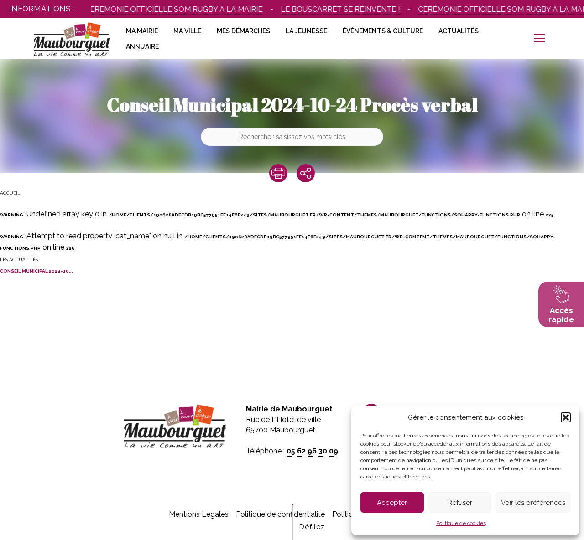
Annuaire (142, 46)
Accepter (392, 503)
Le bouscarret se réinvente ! (330, 9)
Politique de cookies (461, 523)
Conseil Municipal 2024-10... (36, 270)
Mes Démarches (243, 31)
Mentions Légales (199, 514)
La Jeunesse (306, 31)
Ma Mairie (142, 31)
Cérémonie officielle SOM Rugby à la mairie (164, 9)
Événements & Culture (383, 31)
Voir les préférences (533, 503)
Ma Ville (187, 31)
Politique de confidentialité (280, 514)
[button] (565, 417)
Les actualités (19, 259)
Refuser (460, 503)
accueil (10, 192)
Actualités (458, 31)
